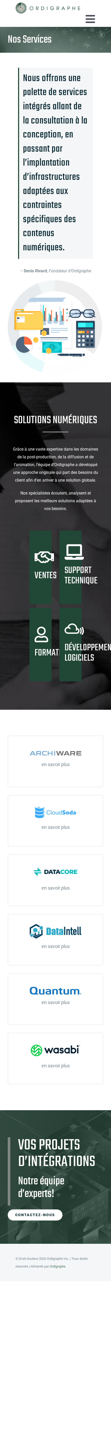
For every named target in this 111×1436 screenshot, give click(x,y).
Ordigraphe (58, 1266)
